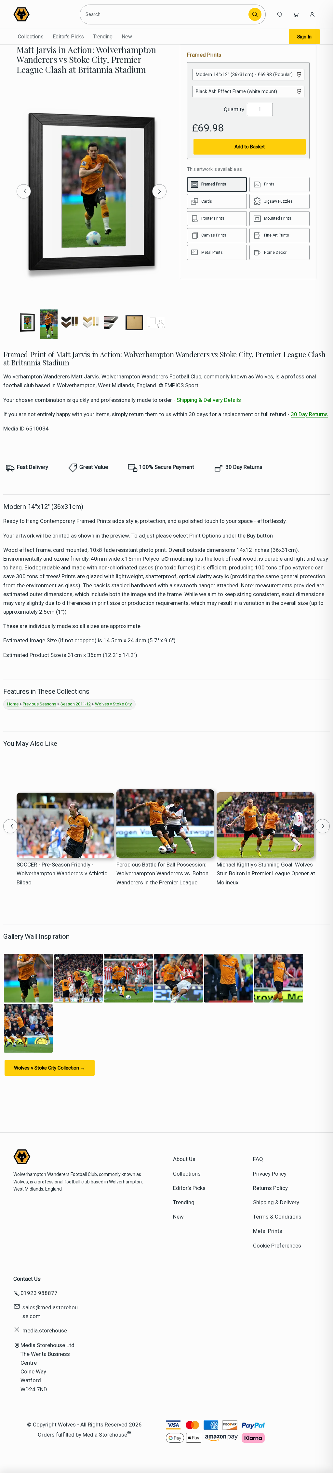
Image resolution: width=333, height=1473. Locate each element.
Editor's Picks (68, 37)
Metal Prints (267, 1231)
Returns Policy (270, 1188)
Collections (31, 37)
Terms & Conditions (277, 1216)
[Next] (159, 191)
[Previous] (24, 191)
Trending (103, 37)
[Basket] (295, 14)
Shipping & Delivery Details (209, 400)
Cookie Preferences (277, 1245)
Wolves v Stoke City (113, 704)
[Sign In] (312, 14)
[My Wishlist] (279, 14)
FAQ (258, 1159)
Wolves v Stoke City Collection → (49, 1068)
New (127, 37)
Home (13, 704)
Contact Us (27, 1278)
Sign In (304, 37)
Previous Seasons (39, 704)
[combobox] (165, 14)
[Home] (43, 14)
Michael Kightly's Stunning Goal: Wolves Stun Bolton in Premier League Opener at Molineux (266, 873)
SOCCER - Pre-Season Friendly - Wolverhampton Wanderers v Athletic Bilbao (62, 873)
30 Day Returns (309, 414)
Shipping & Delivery (276, 1202)
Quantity (234, 109)
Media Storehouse (105, 1434)
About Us (184, 1159)
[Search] (254, 14)
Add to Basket (249, 147)
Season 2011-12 (75, 704)
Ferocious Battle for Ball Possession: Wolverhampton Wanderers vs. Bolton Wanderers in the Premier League (162, 873)
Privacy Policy (269, 1173)
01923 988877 (39, 1293)
